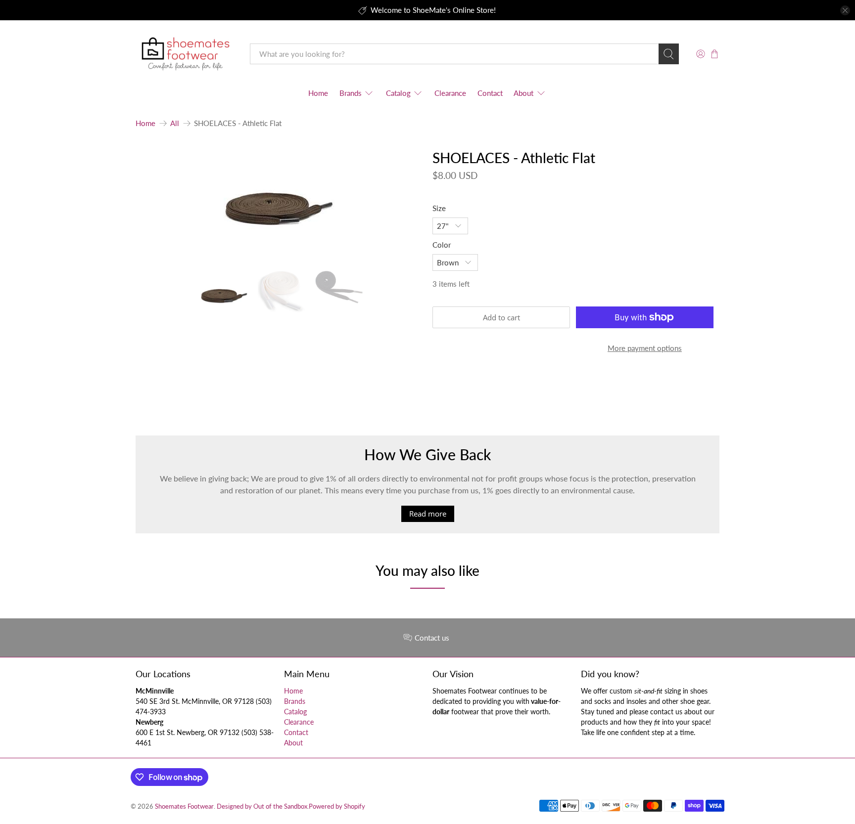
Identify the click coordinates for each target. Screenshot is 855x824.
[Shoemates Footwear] (185, 54)
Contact (490, 92)
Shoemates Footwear (184, 806)
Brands (350, 92)
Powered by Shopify (337, 806)
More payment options (645, 348)
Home (318, 92)
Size (439, 208)
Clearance (450, 92)
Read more (427, 514)
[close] (845, 10)
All (174, 123)
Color (441, 244)
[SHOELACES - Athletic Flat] (279, 205)
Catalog (398, 92)
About (523, 92)
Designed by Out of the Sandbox (262, 806)
